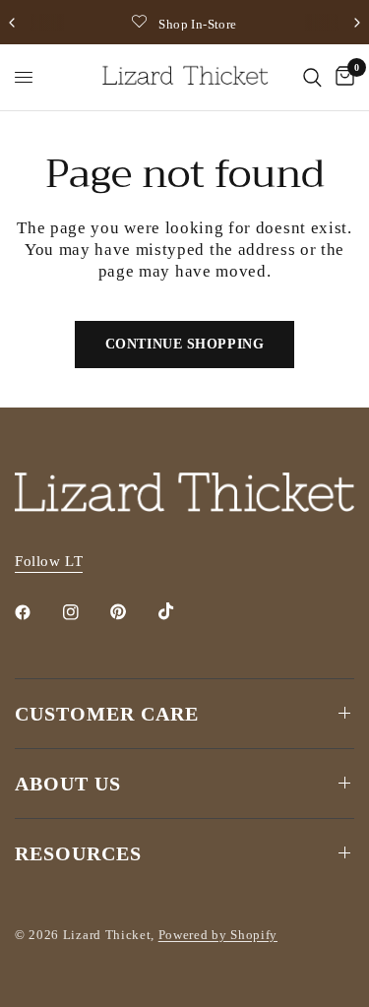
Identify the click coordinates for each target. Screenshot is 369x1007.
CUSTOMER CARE (107, 713)
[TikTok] (180, 611)
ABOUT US (68, 783)
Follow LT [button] (49, 561)
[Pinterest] (132, 611)
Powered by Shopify (217, 934)
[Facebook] (36, 612)
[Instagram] (84, 612)
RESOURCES (78, 853)
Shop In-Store (197, 24)
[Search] (312, 77)
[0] (341, 77)
